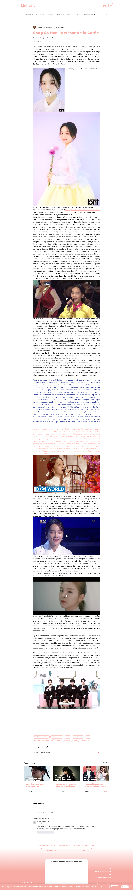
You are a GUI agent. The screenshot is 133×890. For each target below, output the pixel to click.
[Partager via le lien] (47, 747)
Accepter (124, 887)
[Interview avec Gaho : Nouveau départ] (37, 773)
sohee (76, 741)
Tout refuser (114, 887)
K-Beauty (77, 15)
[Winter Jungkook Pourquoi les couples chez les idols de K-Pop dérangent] (96, 773)
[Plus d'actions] (99, 27)
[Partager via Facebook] (34, 747)
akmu (88, 737)
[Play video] (66, 299)
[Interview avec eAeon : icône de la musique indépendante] (66, 773)
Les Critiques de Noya (41, 737)
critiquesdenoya (57, 737)
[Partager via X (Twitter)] (38, 747)
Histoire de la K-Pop (90, 15)
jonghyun (59, 741)
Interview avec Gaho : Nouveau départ (35, 785)
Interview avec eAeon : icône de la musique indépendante (66, 785)
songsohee (37, 741)
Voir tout (106, 763)
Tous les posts (28, 15)
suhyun (68, 741)
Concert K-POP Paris (64, 15)
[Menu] (110, 5)
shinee (67, 737)
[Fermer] (131, 887)
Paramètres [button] (104, 887)
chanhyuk (84, 741)
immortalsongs (78, 737)
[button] (104, 5)
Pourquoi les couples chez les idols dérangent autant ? (95, 785)
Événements (40, 15)
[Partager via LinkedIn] (43, 747)
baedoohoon (49, 741)
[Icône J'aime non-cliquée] (38, 832)
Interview (51, 15)
